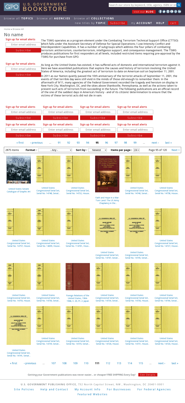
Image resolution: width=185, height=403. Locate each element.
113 (119, 363)
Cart (173, 23)
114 (130, 363)
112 (108, 363)
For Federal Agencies (154, 389)
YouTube (171, 11)
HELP (160, 23)
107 (53, 363)
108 (64, 363)
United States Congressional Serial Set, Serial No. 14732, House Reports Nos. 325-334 (77, 190)
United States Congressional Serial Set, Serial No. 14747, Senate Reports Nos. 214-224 (107, 255)
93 (78, 142)
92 (68, 142)
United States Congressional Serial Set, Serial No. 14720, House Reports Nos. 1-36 (166, 341)
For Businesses (119, 389)
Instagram (168, 11)
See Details (147, 374)
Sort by (81, 150)
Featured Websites (92, 394)
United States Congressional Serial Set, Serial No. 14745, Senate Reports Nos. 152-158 (136, 255)
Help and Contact (54, 389)
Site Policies (24, 389)
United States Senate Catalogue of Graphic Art (18, 190)
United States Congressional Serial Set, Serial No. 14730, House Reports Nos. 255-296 (136, 298)
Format (31, 150)
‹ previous (36, 142)
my (141, 23)
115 (141, 363)
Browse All (18, 18)
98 (125, 142)
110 (86, 363)
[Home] (36, 10)
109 (75, 363)
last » (168, 142)
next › (155, 142)
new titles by (100, 23)
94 (87, 142)
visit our (144, 11)
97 (116, 142)
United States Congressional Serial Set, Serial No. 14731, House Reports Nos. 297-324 (136, 341)
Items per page (121, 150)
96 (106, 142)
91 (59, 142)
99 (135, 142)
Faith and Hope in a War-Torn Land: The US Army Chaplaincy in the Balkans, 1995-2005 (107, 200)
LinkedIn (179, 11)
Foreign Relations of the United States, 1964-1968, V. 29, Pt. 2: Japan (77, 298)
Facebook (160, 11)
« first (20, 142)
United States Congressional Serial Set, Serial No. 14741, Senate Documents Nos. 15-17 (18, 353)
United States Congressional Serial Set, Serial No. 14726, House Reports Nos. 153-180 (107, 341)
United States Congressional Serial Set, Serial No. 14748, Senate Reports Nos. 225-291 (48, 190)
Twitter (164, 11)
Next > (176, 150)
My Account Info (88, 389)
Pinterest (175, 11)
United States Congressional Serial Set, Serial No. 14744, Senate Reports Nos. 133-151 (166, 298)
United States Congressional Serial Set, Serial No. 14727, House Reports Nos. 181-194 (166, 243)
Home (7, 29)
